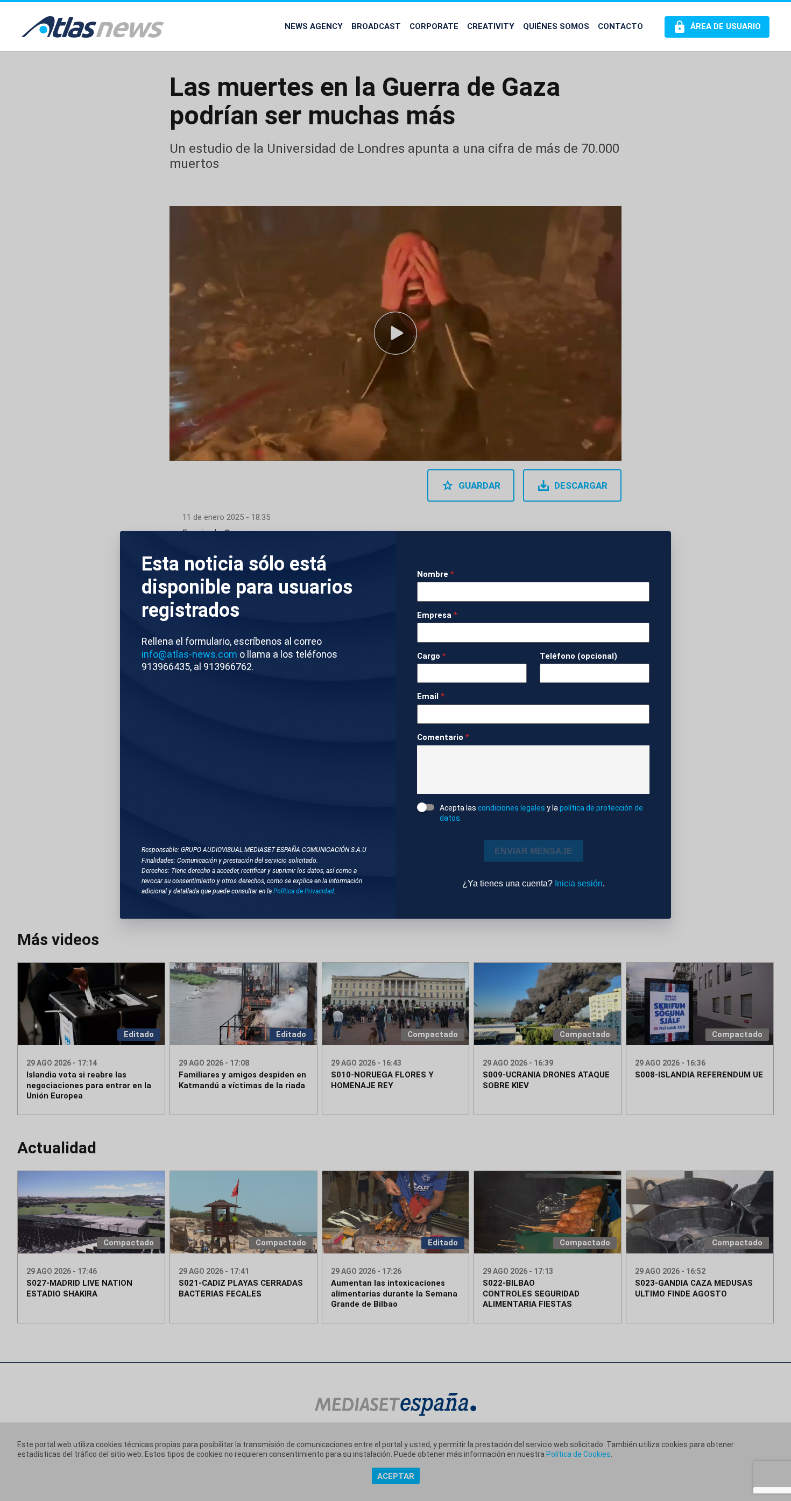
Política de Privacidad (303, 891)
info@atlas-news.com (189, 654)
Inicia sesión (579, 883)
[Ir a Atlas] (93, 27)
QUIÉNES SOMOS (556, 26)
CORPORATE (433, 26)
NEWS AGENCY (314, 26)
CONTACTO (620, 26)
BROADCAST (376, 26)
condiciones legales (511, 808)
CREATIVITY (490, 26)
